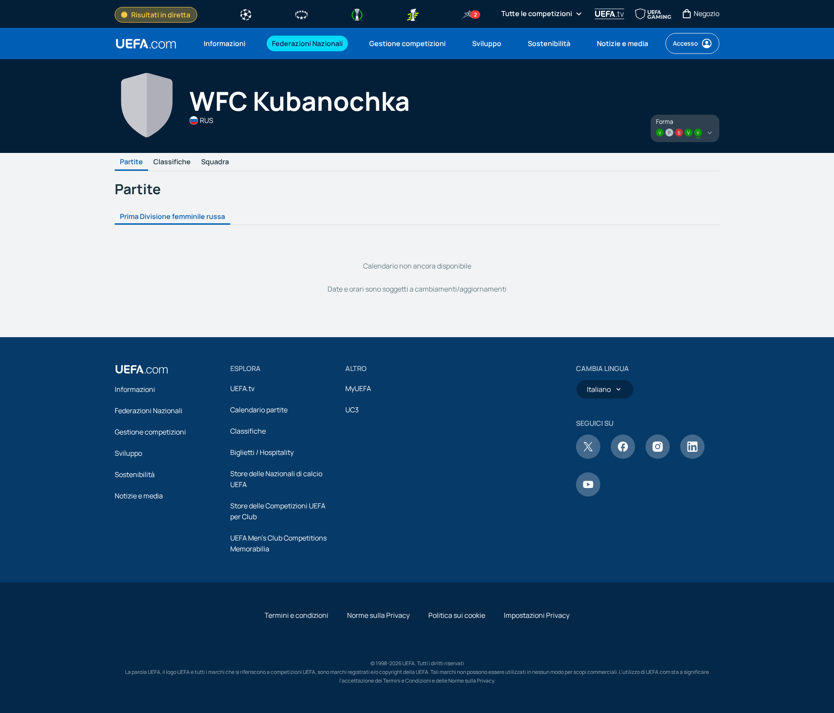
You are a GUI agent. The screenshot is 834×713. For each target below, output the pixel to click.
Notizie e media (139, 496)
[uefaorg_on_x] (588, 456)
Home (146, 44)
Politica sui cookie (456, 615)
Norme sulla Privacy (378, 615)
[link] (224, 43)
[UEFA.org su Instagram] (657, 456)
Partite (131, 162)
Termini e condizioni (296, 615)
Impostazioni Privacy (536, 615)
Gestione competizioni (150, 432)
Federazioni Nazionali (148, 410)
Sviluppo (128, 453)
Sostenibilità (135, 474)
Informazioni (135, 389)
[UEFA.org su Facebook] (623, 456)
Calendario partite (259, 410)
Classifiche (172, 162)
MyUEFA (358, 388)
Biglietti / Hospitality (262, 452)
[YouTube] (588, 494)
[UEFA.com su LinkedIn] (692, 456)
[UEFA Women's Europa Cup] (413, 14)
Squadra (215, 162)
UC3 (352, 410)
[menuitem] (227, 43)
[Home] (142, 369)
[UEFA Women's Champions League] (301, 14)
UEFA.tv (242, 388)
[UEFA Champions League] (246, 14)
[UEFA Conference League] (357, 14)
